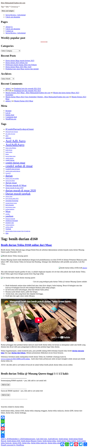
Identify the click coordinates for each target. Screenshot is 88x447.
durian (9, 175)
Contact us (9, 31)
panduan (9, 216)
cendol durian (10, 160)
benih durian (9, 150)
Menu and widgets (8, 11)
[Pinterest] (44, 428)
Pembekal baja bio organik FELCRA (27, 89)
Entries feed (10, 115)
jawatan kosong (12, 200)
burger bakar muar (10, 156)
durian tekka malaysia (39, 443)
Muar (8, 211)
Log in (8, 113)
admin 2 (8, 89)
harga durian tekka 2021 (12, 198)
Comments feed (11, 117)
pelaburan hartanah (12, 220)
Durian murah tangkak (18, 193)
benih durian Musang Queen (31, 441)
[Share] (44, 436)
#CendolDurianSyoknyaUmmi (20, 129)
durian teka (26, 443)
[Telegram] (44, 432)
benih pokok (9, 152)
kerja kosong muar (10, 207)
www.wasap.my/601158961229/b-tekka (15, 359)
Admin (26, 439)
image (84, 268)
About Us (9, 27)
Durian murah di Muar (16, 185)
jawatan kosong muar (11, 203)
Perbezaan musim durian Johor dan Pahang (21, 65)
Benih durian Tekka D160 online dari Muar (26, 244)
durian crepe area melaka (12, 178)
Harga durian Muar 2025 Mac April (18, 67)
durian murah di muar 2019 (14, 188)
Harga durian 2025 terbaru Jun (17, 63)
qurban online (9, 227)
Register (8, 111)
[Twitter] (44, 425)
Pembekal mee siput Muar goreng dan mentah (22, 69)
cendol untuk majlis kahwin (13, 171)
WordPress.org (11, 119)
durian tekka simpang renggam (59, 443)
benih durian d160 (13, 441)
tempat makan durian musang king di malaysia (18, 231)
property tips (10, 223)
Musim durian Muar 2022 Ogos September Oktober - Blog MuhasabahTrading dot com (37, 97)
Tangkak (8, 229)
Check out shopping (13, 17)
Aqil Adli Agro (16, 141)
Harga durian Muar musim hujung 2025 (20, 61)
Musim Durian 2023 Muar (23, 101)
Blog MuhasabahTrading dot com (13, 3)
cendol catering (10, 158)
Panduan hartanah (10, 218)
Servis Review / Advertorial (16, 15)
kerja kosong (10, 205)
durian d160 (16, 443)
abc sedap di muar (10, 133)
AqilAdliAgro (15, 145)
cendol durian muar (15, 162)
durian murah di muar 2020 (21, 190)
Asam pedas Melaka (11, 148)
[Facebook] (44, 417)
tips (7, 233)
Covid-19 (8, 173)
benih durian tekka (49, 441)
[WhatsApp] (44, 421)
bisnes (7, 154)
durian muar (11, 182)
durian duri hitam (10, 180)
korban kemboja (10, 209)
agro (7, 136)
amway (8, 138)
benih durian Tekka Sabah (66, 441)
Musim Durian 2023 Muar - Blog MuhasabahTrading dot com (28, 93)
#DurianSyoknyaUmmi (12, 131)
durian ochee (9, 196)
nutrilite (8, 214)
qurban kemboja (10, 225)
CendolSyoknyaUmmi (13, 169)
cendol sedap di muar (19, 166)
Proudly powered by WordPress (12, 445)
